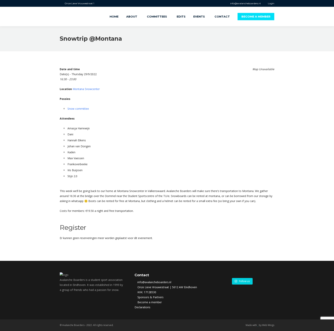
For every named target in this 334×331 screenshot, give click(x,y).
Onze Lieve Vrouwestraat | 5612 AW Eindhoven (167, 287)
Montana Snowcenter (86, 89)
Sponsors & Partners (150, 297)
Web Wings (268, 325)
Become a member (149, 302)
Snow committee (78, 108)
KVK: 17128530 (146, 292)
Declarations (142, 307)
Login (271, 3)
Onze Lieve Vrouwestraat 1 (79, 3)
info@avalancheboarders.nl (245, 3)
